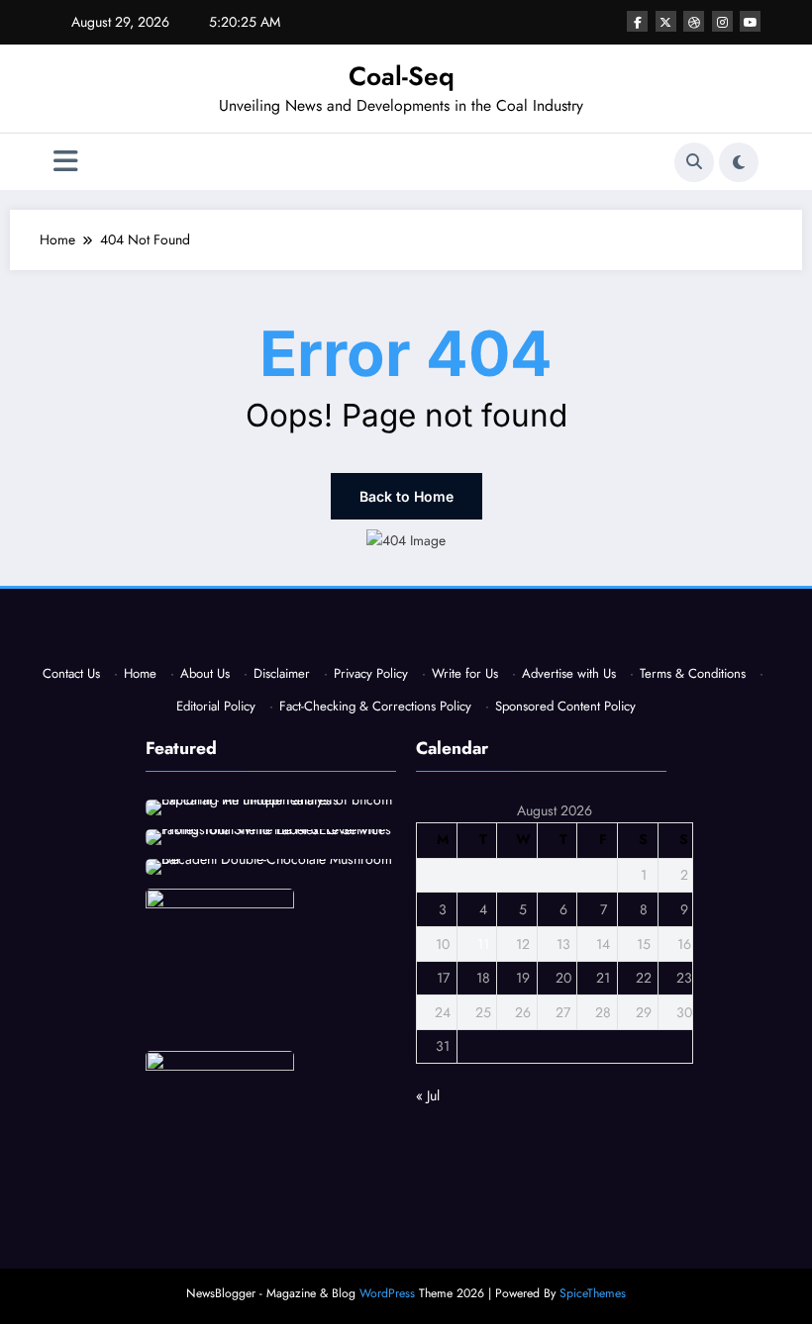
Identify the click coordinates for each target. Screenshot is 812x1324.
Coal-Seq (402, 76)
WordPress (387, 1293)
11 (483, 944)
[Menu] (66, 162)
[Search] (694, 162)
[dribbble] (693, 21)
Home (140, 673)
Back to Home (406, 496)
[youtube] (750, 21)
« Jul (428, 1095)
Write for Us (465, 673)
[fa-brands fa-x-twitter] (666, 21)
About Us (205, 673)
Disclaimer (282, 673)
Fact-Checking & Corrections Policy (375, 706)
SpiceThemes (592, 1293)
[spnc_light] (739, 162)
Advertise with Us (569, 673)
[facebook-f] (637, 21)
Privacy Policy (371, 673)
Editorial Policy (215, 706)
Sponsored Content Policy (565, 706)
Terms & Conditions (693, 673)
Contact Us (71, 673)
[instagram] (722, 21)
